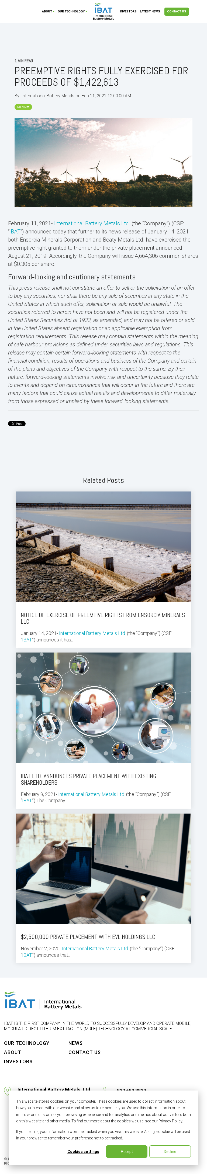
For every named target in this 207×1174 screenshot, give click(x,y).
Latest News (150, 11)
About (47, 11)
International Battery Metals (48, 95)
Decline (170, 1151)
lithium (23, 107)
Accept (127, 1151)
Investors (128, 11)
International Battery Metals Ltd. (92, 223)
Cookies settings (83, 1151)
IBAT (14, 231)
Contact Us (176, 11)
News (75, 1043)
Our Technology (71, 11)
